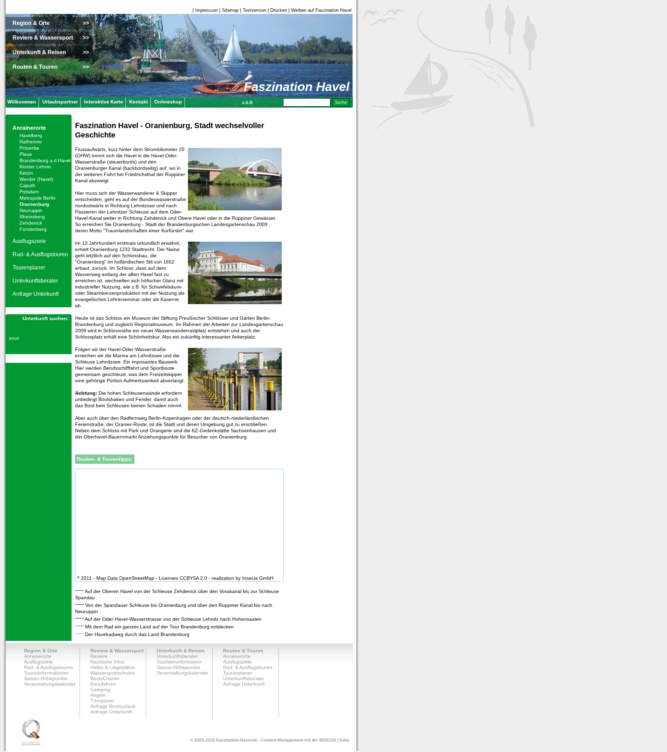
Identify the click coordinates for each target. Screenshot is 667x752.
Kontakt (138, 102)
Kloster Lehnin (35, 166)
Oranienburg (34, 204)
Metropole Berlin (37, 198)
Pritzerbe (29, 148)
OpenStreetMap (136, 578)
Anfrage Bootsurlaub (112, 706)
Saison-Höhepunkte (45, 678)
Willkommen (21, 102)
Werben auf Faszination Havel (321, 10)
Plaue (25, 154)
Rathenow (30, 141)
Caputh (27, 185)
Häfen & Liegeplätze (112, 667)
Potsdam (29, 191)
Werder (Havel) (36, 179)
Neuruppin (30, 210)
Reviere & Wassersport (117, 650)
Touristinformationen (46, 673)
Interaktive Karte (103, 102)
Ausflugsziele (29, 241)
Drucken (278, 10)
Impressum (206, 10)
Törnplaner (102, 700)
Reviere (98, 656)
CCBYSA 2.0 (193, 578)
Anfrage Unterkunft (36, 294)
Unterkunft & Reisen (181, 650)
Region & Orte (40, 650)
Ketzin (26, 173)
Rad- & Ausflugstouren (40, 254)
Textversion (254, 10)
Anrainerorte (29, 128)
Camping (100, 689)
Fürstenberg (33, 229)
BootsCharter (105, 678)
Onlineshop (168, 102)
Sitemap (230, 10)
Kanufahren (103, 684)
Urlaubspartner (60, 102)
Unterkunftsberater (35, 281)
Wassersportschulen (112, 673)
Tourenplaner (29, 267)
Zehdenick (30, 223)
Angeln (98, 695)
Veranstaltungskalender (50, 684)
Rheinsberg (32, 216)
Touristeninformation (179, 662)
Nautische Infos (107, 662)
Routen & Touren (243, 650)
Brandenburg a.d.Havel (45, 160)
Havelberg (30, 135)
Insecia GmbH (257, 578)
